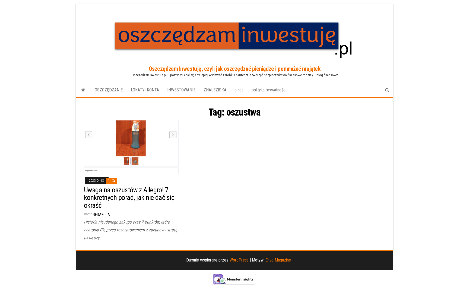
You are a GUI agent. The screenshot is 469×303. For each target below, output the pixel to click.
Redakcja (101, 214)
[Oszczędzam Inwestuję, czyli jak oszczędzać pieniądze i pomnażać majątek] (83, 90)
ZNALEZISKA (215, 90)
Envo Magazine (278, 260)
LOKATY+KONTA (145, 90)
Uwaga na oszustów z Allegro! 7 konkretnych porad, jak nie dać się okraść (129, 197)
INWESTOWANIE (181, 90)
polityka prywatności (269, 90)
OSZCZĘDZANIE (109, 90)
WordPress (239, 260)
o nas (238, 90)
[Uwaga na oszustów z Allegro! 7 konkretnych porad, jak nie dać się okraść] (131, 146)
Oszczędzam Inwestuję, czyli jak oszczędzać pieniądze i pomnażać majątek (235, 68)
